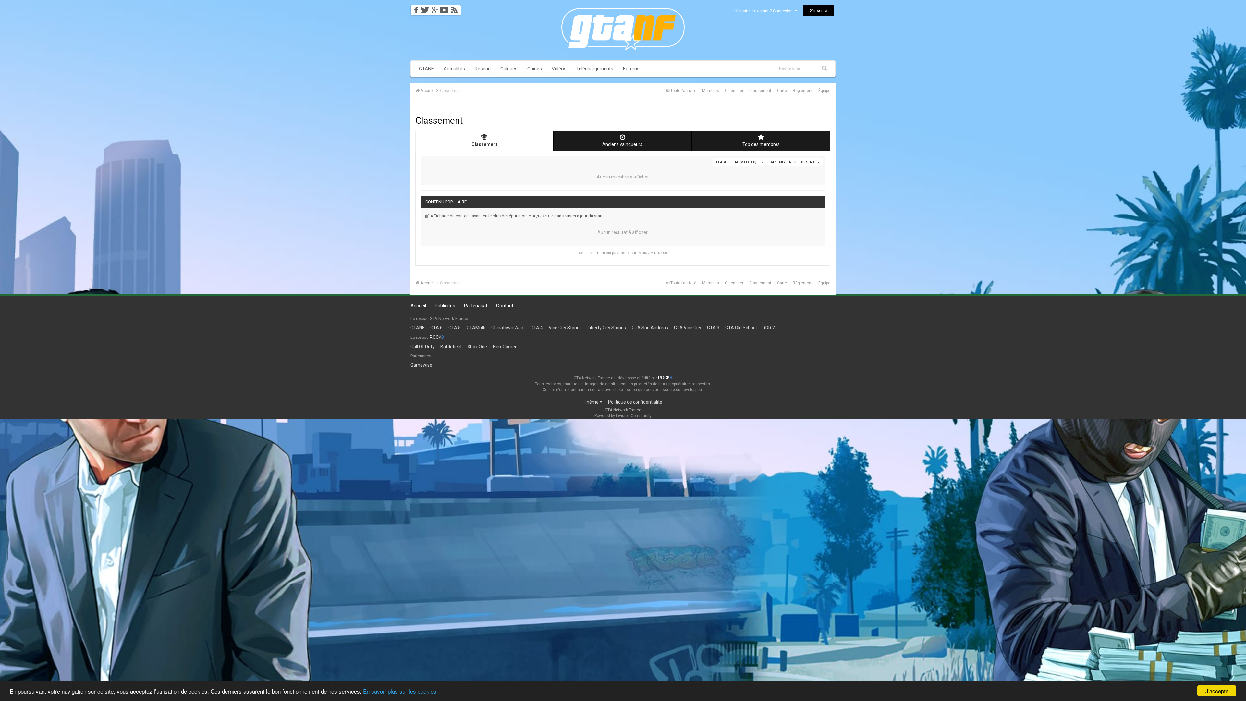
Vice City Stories (565, 327)
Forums (631, 69)
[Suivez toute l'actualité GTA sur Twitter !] (425, 8)
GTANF (426, 69)
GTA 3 (713, 327)
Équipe (824, 90)
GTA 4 (537, 327)
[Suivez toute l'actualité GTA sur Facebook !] (415, 8)
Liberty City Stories (607, 327)
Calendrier (734, 90)
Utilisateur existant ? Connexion (764, 10)
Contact (504, 306)
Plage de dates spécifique (738, 162)
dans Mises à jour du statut (794, 162)
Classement (760, 90)
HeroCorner (505, 346)
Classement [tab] (484, 144)
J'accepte (1216, 691)
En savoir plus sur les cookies (399, 691)
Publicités (445, 306)
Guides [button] (534, 69)
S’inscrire (818, 10)
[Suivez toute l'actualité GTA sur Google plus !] (434, 8)
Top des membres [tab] (761, 144)
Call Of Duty (422, 346)
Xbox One (477, 346)
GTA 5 (454, 327)
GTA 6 (436, 327)
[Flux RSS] (455, 8)
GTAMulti (476, 327)
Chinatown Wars (508, 327)
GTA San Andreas (650, 327)
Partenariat (475, 306)
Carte (782, 90)
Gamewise (421, 365)
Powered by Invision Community (623, 415)
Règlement (802, 90)
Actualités (454, 69)
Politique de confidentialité (635, 402)
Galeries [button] (509, 69)
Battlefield (450, 346)
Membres (710, 90)
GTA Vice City (687, 327)
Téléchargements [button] (594, 69)
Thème (592, 402)
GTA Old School (741, 327)
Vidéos (559, 69)
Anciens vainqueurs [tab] (622, 144)
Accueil (418, 306)
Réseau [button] (483, 69)
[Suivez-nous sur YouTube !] (444, 8)
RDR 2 (769, 327)
